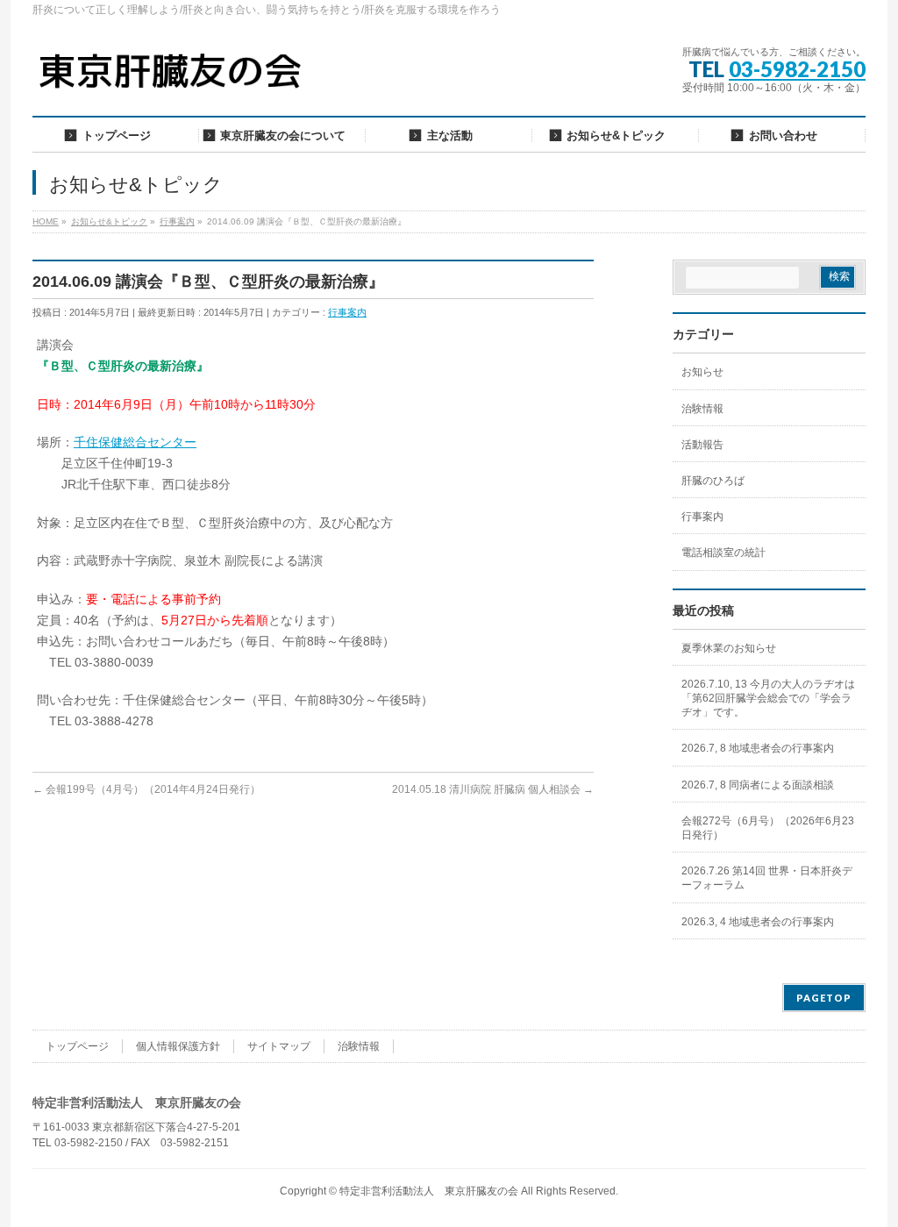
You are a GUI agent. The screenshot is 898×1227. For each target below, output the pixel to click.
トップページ (77, 1046)
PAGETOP (824, 997)
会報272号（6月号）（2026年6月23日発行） (767, 828)
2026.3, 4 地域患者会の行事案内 (757, 922)
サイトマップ (278, 1046)
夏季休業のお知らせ (728, 648)
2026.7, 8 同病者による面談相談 (757, 785)
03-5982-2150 (797, 69)
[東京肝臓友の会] (174, 78)
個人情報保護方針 (178, 1046)
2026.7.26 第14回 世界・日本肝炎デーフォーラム (766, 878)
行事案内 (347, 312)
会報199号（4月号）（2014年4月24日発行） (146, 789)
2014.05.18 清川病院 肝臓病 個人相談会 (493, 789)
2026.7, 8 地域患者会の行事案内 (757, 748)
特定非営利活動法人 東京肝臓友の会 (428, 1191)
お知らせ (702, 372)
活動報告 (702, 445)
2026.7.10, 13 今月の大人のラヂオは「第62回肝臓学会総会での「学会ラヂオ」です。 (768, 698)
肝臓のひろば (713, 480)
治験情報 (702, 409)
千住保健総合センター (135, 442)
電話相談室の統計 (723, 552)
